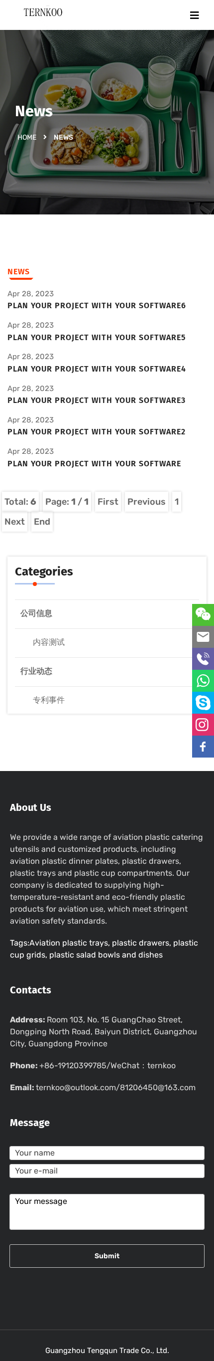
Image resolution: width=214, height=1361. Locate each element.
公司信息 (36, 613)
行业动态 (36, 671)
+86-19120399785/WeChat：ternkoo (107, 1065)
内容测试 (49, 642)
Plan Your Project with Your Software (94, 463)
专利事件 (49, 700)
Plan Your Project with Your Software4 (96, 369)
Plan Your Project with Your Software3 (96, 400)
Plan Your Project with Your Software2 (96, 431)
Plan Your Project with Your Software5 (96, 337)
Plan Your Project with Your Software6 (96, 305)
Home (26, 137)
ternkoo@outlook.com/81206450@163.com (116, 1087)
